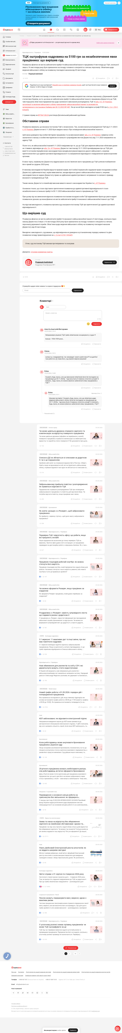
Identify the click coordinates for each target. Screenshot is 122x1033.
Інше (40, 715)
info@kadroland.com (22, 984)
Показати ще (72, 948)
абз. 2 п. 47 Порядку (93, 135)
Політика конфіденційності (19, 1006)
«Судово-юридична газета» (42, 252)
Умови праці (52, 689)
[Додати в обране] (100, 654)
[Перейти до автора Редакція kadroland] (28, 262)
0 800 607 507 (31, 979)
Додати (112, 86)
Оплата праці (53, 427)
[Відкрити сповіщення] (90, 30)
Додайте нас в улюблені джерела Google (66, 85)
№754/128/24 (43, 115)
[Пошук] (19, 30)
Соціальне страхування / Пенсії (49, 894)
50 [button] (75, 953)
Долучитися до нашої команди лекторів (38, 972)
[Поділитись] (113, 78)
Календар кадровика (51, 636)
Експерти (21, 972)
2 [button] (69, 953)
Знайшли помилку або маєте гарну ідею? (38, 975)
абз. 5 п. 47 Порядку (52, 148)
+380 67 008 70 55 (51, 979)
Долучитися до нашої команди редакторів (66, 972)
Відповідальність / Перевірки (31, 52)
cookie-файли (61, 1030)
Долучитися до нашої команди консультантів (95, 972)
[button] (79, 953)
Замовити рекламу (110, 3)
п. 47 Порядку (28, 130)
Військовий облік (54, 454)
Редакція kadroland (36, 74)
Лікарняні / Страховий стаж (48, 791)
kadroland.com (96, 1011)
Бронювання (53, 507)
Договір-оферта (15, 1003)
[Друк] (93, 78)
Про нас (7, 155)
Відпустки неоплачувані (52, 818)
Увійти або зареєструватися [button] (105, 42)
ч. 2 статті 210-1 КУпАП (63, 235)
